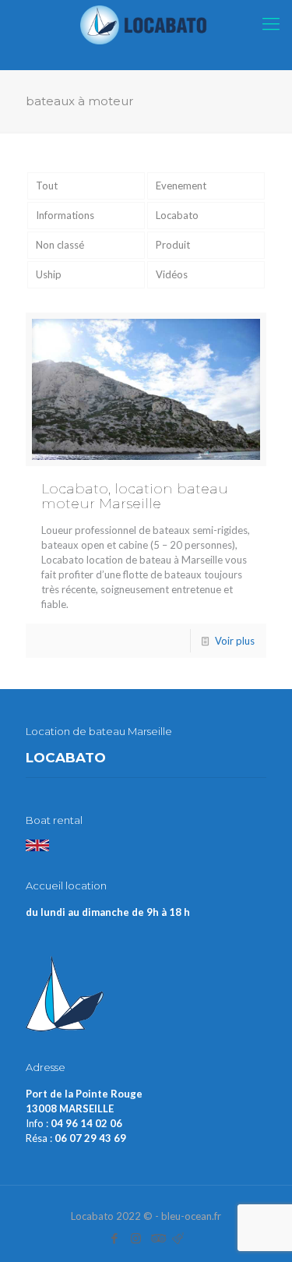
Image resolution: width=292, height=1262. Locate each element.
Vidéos (172, 274)
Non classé (60, 245)
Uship (49, 274)
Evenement (181, 185)
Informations (65, 215)
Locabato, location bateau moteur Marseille (134, 496)
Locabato (177, 215)
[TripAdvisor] (157, 1238)
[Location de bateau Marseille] (146, 23)
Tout (47, 185)
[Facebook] (115, 1238)
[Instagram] (136, 1238)
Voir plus (235, 641)
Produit (173, 245)
